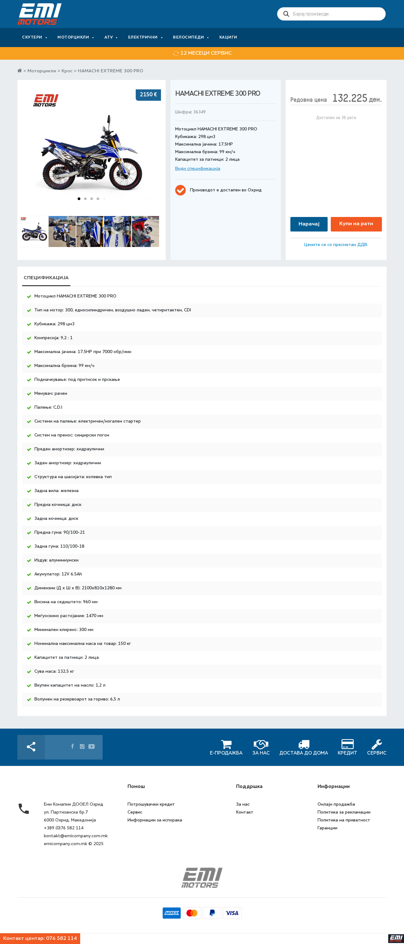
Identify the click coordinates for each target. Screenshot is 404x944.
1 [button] (79, 198)
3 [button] (91, 198)
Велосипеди (188, 37)
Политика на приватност (344, 820)
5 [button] (104, 198)
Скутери (32, 37)
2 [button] (85, 198)
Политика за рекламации (344, 812)
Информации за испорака (155, 820)
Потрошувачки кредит (151, 804)
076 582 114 (61, 938)
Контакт (244, 812)
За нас (243, 804)
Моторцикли (73, 37)
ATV (108, 37)
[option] (202, 53)
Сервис (135, 812)
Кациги (228, 37)
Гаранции (327, 828)
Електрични (143, 37)
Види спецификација (197, 169)
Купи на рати (356, 223)
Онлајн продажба (336, 804)
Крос (67, 71)
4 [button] (98, 198)
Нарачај (309, 224)
